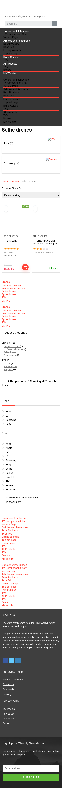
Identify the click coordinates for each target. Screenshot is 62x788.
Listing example (12, 50)
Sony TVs (8, 369)
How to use (9, 713)
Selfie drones (11, 236)
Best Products (11, 43)
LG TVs (6, 300)
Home (5, 181)
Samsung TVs (10, 366)
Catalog (7, 694)
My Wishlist (9, 73)
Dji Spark (12, 240)
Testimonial (9, 708)
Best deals (8, 689)
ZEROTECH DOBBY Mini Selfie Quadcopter (45, 242)
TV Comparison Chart (15, 34)
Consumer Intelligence (16, 31)
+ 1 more (53, 267)
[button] (31, 76)
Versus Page (10, 37)
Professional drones (13, 288)
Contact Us (8, 684)
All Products (10, 63)
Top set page (10, 53)
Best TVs (8, 47)
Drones (7, 69)
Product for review (13, 679)
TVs (5, 60)
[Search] (54, 23)
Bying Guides (10, 57)
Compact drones (11, 285)
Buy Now (25, 267)
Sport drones (9, 294)
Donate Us (8, 718)
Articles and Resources (16, 40)
